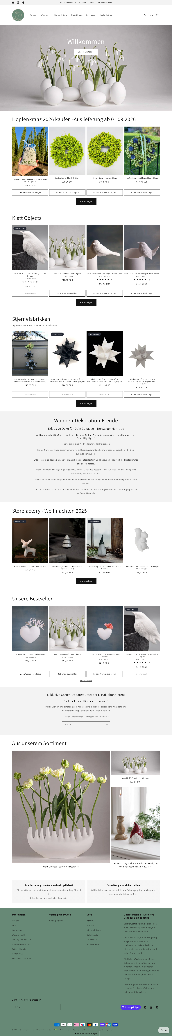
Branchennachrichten (21, 958)
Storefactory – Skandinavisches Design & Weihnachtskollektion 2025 (136, 865)
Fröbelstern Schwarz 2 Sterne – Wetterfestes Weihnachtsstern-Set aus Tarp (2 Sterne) (30, 380)
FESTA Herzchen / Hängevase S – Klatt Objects (105, 655)
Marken (90, 921)
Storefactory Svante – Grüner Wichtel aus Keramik (104, 568)
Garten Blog (17, 954)
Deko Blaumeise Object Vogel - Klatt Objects (104, 274)
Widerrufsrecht (18, 935)
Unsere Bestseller (86, 51)
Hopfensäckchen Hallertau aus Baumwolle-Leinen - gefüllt (30, 180)
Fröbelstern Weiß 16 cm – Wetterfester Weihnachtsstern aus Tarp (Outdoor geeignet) (105, 380)
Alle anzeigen (86, 201)
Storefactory (92, 939)
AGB (14, 925)
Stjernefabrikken (94, 930)
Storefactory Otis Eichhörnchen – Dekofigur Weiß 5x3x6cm (142, 568)
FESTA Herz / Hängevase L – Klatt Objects (30, 654)
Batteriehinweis (19, 949)
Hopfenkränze (93, 944)
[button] (34, 15)
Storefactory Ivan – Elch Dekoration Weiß (30, 567)
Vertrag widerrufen (57, 921)
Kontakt (15, 921)
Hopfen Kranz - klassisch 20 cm (67, 178)
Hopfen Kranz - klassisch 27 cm (104, 178)
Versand (100, 1030)
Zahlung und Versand (21, 939)
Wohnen (90, 925)
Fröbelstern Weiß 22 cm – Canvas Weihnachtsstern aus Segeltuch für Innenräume (142, 381)
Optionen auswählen (67, 293)
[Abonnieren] (107, 724)
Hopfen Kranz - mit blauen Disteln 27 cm (142, 178)
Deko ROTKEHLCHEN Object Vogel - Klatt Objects (30, 275)
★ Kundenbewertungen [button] (86, 1033)
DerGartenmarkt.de (25, 1030)
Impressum (17, 930)
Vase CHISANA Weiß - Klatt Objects (67, 274)
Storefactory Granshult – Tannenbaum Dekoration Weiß (67, 568)
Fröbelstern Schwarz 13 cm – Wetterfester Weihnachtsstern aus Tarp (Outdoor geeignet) (67, 380)
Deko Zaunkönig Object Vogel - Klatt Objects (142, 274)
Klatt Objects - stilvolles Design (59, 866)
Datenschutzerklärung (22, 944)
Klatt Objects (92, 935)
